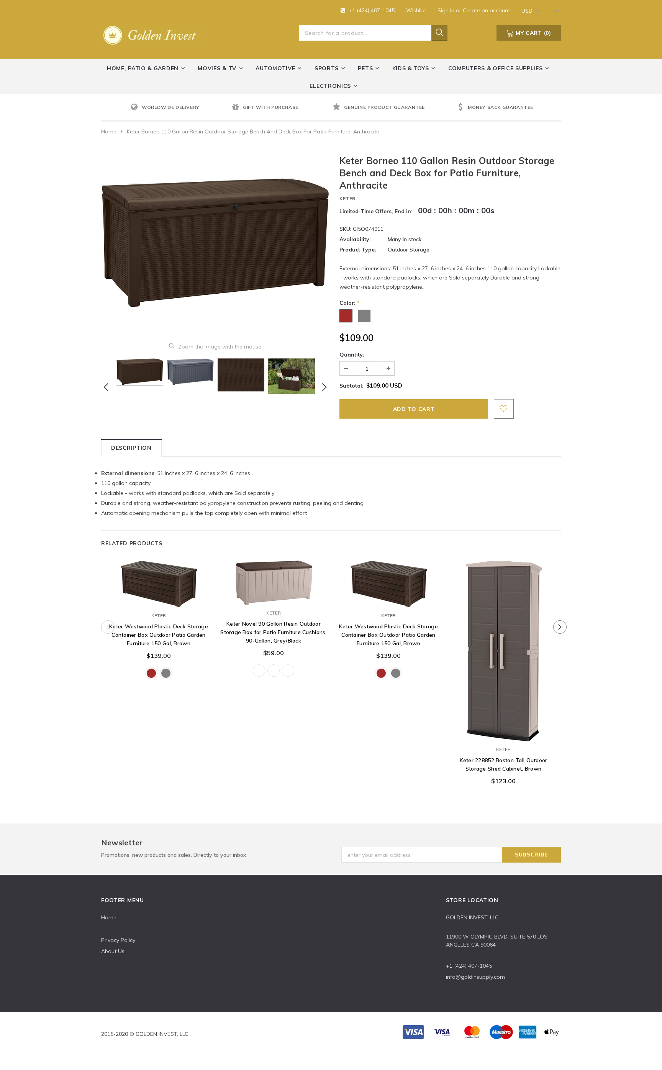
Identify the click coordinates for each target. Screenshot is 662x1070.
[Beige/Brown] (259, 670)
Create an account (486, 10)
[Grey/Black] (288, 670)
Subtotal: (351, 385)
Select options (158, 600)
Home (108, 131)
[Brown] (151, 673)
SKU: (345, 228)
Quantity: (351, 354)
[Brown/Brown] (273, 670)
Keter (347, 198)
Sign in (447, 10)
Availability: (355, 239)
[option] (179, 107)
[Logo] (151, 33)
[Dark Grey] (166, 673)
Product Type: (357, 249)
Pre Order (503, 733)
